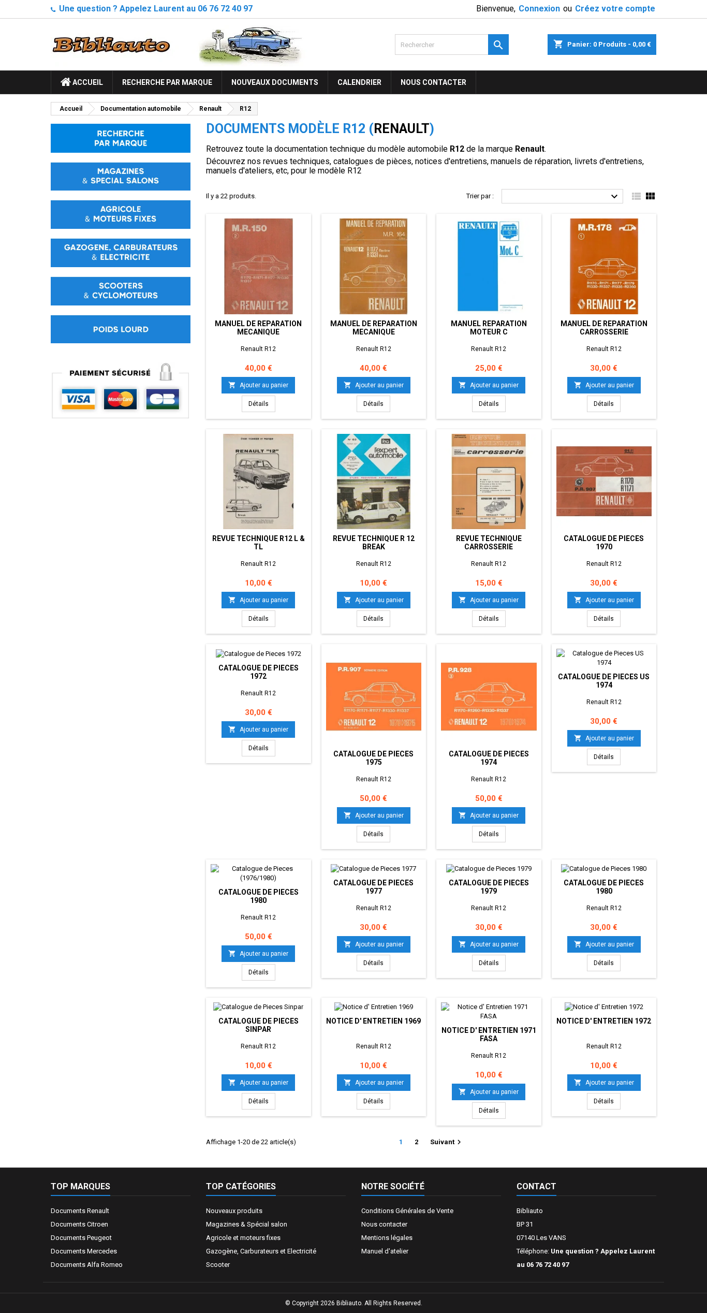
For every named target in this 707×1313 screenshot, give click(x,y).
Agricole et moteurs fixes (243, 1238)
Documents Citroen (79, 1224)
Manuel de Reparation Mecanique (258, 327)
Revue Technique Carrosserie (489, 542)
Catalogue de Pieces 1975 (373, 758)
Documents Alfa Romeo (87, 1264)
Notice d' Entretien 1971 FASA (488, 1034)
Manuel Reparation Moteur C (489, 327)
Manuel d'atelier (384, 1251)
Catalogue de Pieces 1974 (489, 758)
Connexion (539, 8)
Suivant (447, 1142)
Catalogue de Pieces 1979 (489, 887)
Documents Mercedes (84, 1251)
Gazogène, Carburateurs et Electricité (261, 1251)
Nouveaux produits (234, 1211)
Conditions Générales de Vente (407, 1211)
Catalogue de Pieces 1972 (258, 672)
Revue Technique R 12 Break (374, 542)
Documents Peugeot (81, 1238)
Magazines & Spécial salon (246, 1224)
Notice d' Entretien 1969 (373, 1021)
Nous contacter (433, 82)
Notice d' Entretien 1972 (603, 1021)
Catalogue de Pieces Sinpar (258, 1025)
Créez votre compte (615, 8)
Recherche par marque (167, 82)
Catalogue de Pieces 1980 (258, 896)
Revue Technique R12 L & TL (258, 542)
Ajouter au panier (258, 385)
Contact (536, 1186)
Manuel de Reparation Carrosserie (604, 327)
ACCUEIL (87, 82)
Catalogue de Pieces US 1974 (604, 681)
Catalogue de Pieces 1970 (604, 542)
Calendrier (359, 82)
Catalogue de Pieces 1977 (373, 887)
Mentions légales (387, 1238)
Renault (402, 128)
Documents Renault (80, 1211)
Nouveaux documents (274, 82)
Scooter (218, 1264)
